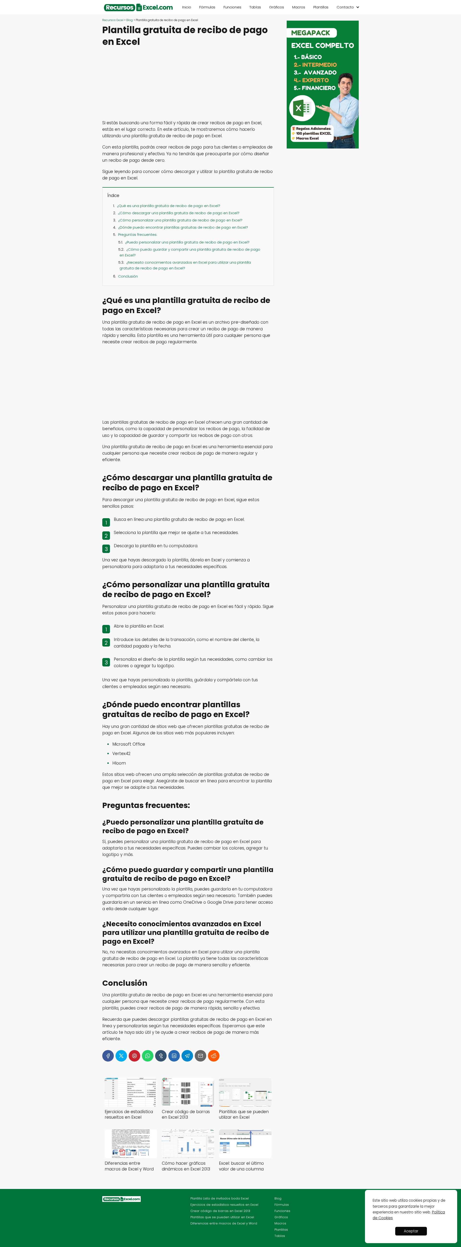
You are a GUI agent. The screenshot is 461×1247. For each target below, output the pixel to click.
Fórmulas (207, 7)
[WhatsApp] (147, 1056)
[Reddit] (213, 1056)
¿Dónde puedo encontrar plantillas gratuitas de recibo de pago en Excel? (183, 227)
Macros (298, 7)
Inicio (186, 7)
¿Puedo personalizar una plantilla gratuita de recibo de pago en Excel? (187, 242)
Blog (277, 1198)
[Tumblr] (161, 1056)
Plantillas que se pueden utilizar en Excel (222, 1217)
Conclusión (128, 276)
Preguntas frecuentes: (137, 234)
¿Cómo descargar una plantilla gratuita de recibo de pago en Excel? (178, 212)
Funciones (232, 7)
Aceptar (411, 1231)
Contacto (345, 7)
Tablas (255, 7)
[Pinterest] (134, 1056)
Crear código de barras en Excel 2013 (220, 1211)
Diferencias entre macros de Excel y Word (223, 1223)
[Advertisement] (188, 84)
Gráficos (276, 7)
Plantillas (320, 7)
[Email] (200, 1056)
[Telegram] (187, 1056)
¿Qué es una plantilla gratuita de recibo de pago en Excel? (168, 205)
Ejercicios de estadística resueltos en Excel (224, 1204)
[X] (121, 1056)
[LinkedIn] (174, 1056)
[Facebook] (108, 1056)
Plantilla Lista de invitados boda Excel (219, 1198)
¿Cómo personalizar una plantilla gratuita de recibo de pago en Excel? (180, 220)
